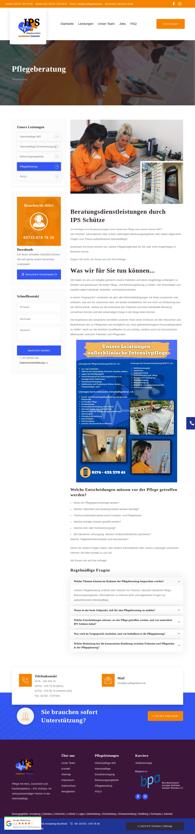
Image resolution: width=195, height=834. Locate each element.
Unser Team (68, 763)
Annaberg (34, 813)
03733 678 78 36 (38, 237)
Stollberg (143, 813)
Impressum (67, 780)
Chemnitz (59, 813)
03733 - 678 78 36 (19, 4)
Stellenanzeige (143, 763)
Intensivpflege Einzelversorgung (38, 146)
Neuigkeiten (68, 791)
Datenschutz (68, 785)
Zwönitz (168, 813)
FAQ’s (23, 176)
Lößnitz (71, 813)
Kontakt (65, 768)
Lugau (81, 813)
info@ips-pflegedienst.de (86, 4)
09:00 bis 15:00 (119, 4)
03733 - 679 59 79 (51, 4)
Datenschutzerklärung (32, 362)
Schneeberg (109, 813)
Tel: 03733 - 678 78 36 (87, 823)
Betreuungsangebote (32, 156)
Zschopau (156, 813)
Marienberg (93, 813)
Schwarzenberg (127, 813)
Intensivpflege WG (30, 136)
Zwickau (47, 813)
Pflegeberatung (28, 166)
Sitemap (66, 774)
